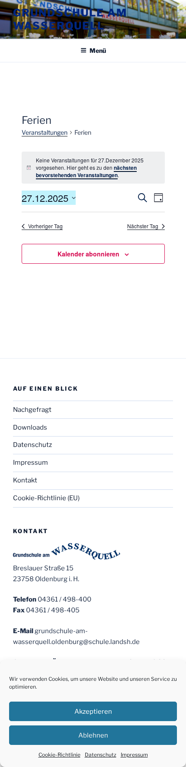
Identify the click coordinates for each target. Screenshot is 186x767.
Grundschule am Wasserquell (70, 19)
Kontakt (25, 480)
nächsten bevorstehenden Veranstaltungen (86, 171)
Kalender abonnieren (88, 253)
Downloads (30, 427)
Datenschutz (100, 754)
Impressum (134, 754)
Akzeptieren (93, 711)
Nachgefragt (32, 410)
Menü (98, 50)
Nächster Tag (142, 226)
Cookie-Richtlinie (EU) (46, 498)
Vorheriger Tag (45, 226)
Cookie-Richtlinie (59, 754)
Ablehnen (93, 735)
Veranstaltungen (44, 132)
